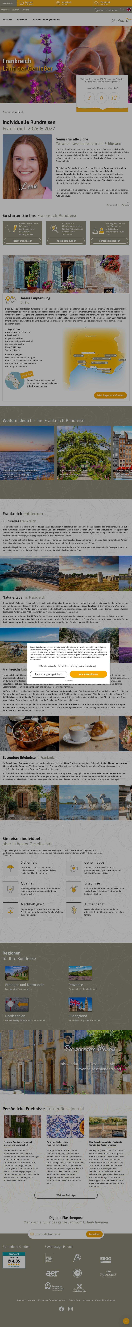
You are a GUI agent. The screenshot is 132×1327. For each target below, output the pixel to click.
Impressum (69, 680)
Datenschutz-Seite (89, 657)
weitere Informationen (87, 666)
